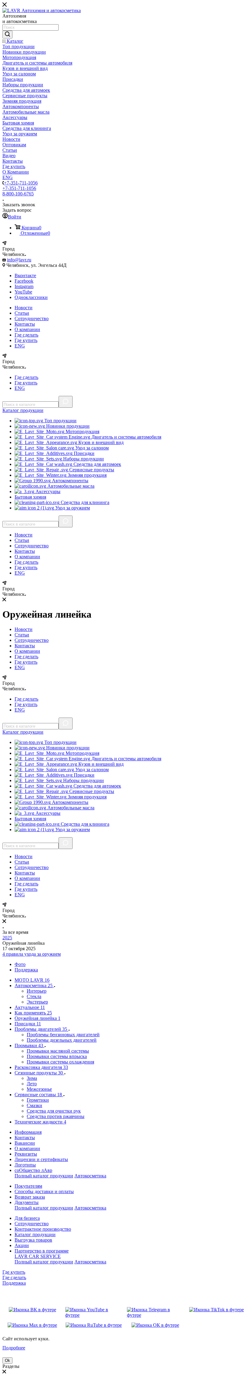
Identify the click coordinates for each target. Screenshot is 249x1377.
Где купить (26, 340)
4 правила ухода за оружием (31, 954)
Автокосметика (90, 1175)
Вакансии (25, 1143)
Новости (23, 307)
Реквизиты (26, 1153)
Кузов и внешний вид (100, 442)
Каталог (22, 410)
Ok (7, 1360)
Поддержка (14, 1283)
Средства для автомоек (96, 464)
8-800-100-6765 (18, 193)
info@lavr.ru (19, 259)
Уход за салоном (91, 447)
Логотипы (25, 1164)
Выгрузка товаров (33, 1240)
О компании (27, 329)
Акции (22, 1245)
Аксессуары (47, 491)
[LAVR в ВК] (32, 1312)
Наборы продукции (83, 458)
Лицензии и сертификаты (41, 1159)
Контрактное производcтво (43, 1229)
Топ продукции (60, 420)
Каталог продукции (35, 1234)
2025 (7, 937)
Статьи (22, 313)
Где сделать (26, 334)
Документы (27, 1202)
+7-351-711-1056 (21, 182)
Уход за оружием (72, 507)
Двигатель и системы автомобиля (125, 437)
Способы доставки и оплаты (44, 1191)
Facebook (24, 281)
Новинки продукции (67, 426)
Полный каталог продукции (44, 1175)
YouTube (23, 291)
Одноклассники (31, 297)
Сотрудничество (32, 318)
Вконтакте (25, 275)
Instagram (24, 286)
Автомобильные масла (70, 486)
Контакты (25, 324)
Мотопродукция (81, 431)
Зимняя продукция (87, 475)
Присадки (83, 453)
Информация (28, 1132)
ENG (20, 345)
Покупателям (28, 1186)
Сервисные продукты (91, 469)
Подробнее (13, 1347)
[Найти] (7, 34)
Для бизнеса (27, 1218)
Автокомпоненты (69, 480)
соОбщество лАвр (33, 1170)
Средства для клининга (84, 502)
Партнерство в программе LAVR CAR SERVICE (42, 1253)
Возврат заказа (30, 1196)
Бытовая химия (30, 496)
